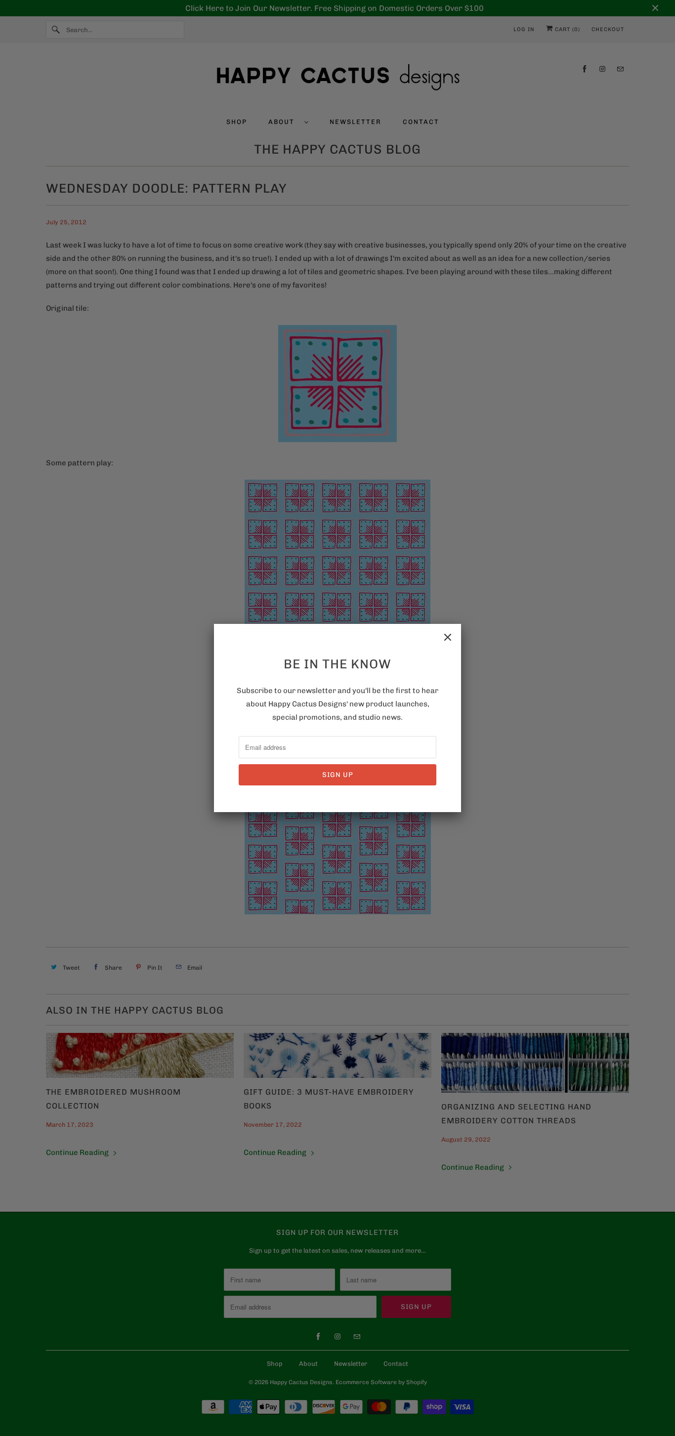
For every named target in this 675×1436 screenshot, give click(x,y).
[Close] (448, 637)
